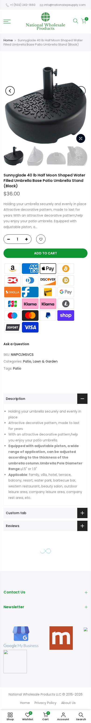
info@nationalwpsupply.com (65, 5)
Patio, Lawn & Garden (40, 361)
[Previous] (10, 91)
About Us (68, 702)
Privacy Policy (45, 702)
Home (8, 40)
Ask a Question (16, 344)
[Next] (81, 91)
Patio (17, 368)
